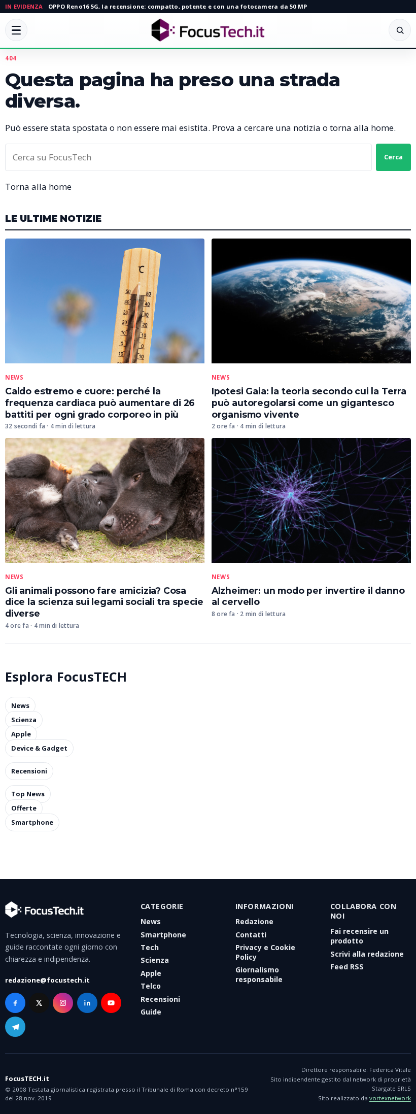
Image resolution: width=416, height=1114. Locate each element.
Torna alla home (38, 186)
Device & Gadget (39, 748)
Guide (151, 1012)
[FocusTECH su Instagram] (63, 1003)
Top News (28, 794)
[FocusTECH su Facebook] (15, 1003)
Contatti (250, 934)
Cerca (393, 156)
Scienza (24, 719)
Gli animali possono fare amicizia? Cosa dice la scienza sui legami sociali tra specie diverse (104, 602)
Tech (150, 947)
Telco (151, 986)
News (14, 378)
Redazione (254, 921)
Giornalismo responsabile (259, 974)
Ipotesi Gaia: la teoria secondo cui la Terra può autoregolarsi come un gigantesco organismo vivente (309, 403)
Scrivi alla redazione (367, 954)
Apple (21, 733)
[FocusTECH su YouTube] (111, 1003)
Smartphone (32, 822)
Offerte (24, 808)
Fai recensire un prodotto (359, 936)
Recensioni (29, 771)
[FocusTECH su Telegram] (15, 1027)
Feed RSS (347, 966)
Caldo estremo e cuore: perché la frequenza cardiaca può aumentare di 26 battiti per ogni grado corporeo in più (100, 403)
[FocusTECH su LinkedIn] (87, 1003)
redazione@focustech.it (47, 980)
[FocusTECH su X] (39, 1003)
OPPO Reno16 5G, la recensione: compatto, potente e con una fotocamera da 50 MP (177, 6)
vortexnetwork (390, 1098)
